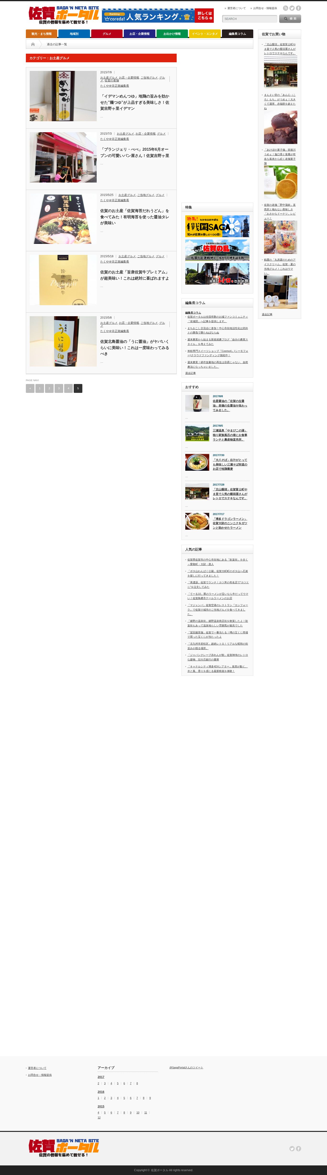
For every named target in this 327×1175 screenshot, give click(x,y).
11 (145, 1112)
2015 (101, 1106)
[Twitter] (292, 1148)
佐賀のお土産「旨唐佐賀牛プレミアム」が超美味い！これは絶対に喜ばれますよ (134, 275)
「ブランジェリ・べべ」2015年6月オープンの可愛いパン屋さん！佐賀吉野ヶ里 (134, 152)
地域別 (74, 33)
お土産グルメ (109, 77)
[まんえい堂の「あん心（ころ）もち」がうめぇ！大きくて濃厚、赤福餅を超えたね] (280, 143)
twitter (292, 8)
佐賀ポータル (159, 1170)
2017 (101, 1077)
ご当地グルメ (149, 77)
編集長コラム (237, 33)
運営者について (236, 8)
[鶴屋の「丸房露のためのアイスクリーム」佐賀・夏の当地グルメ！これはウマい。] (280, 307)
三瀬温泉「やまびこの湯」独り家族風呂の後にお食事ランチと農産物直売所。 (230, 435)
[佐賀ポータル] (64, 22)
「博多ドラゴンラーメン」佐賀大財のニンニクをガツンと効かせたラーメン (230, 523)
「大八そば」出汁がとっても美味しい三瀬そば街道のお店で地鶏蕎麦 (230, 464)
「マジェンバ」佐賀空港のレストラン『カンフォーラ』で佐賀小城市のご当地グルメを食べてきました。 (217, 609)
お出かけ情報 (172, 33)
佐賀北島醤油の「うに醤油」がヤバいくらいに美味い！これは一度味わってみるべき (134, 347)
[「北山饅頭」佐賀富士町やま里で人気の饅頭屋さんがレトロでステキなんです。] (280, 87)
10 (137, 1112)
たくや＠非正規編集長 (114, 85)
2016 (101, 1092)
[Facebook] (298, 1148)
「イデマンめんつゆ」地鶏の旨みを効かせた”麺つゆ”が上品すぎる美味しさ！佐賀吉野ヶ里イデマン (134, 102)
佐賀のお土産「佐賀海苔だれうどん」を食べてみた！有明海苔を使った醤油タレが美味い (134, 217)
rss (285, 8)
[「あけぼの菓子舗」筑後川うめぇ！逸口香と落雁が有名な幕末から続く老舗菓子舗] (280, 197)
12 (99, 1117)
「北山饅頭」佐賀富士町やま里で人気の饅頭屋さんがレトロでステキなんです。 (230, 494)
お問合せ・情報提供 (265, 8)
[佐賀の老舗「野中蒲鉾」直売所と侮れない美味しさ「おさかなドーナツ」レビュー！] (280, 253)
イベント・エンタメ (205, 33)
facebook (298, 8)
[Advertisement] (217, 125)
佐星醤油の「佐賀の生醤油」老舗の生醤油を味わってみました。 (230, 405)
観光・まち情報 (42, 33)
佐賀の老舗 (112, 80)
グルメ (107, 33)
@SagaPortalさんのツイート (186, 1067)
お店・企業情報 (140, 33)
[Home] (33, 44)
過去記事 (190, 373)
